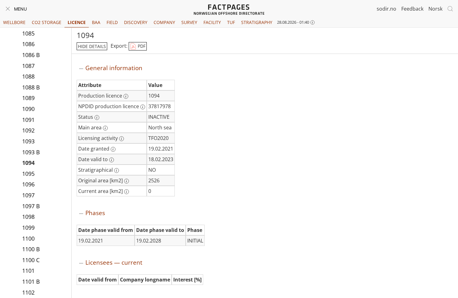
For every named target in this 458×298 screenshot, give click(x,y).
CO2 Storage (46, 22)
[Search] (450, 8)
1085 (28, 33)
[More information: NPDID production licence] (142, 106)
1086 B (31, 55)
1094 (28, 162)
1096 (28, 184)
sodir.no (386, 8)
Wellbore (14, 22)
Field (112, 22)
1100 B (31, 249)
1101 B (31, 281)
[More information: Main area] (105, 128)
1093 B (31, 152)
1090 (28, 109)
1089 (28, 98)
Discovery (135, 22)
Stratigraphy (256, 22)
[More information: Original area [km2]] (126, 181)
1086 (28, 44)
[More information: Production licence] (125, 96)
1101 (28, 270)
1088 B (31, 87)
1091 (28, 119)
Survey (189, 22)
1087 (28, 66)
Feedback (412, 8)
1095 (28, 173)
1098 (28, 216)
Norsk (435, 8)
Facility (212, 22)
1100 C (31, 260)
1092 (28, 130)
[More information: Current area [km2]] (126, 191)
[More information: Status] (96, 117)
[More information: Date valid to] (111, 159)
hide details (92, 46)
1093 (28, 141)
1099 (28, 227)
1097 (28, 195)
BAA (96, 22)
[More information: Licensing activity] (121, 138)
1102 (28, 292)
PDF (141, 46)
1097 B (31, 206)
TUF (231, 22)
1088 (28, 76)
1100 (28, 238)
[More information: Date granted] (113, 149)
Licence (77, 22)
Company (164, 22)
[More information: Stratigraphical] (116, 170)
